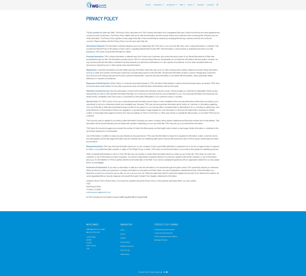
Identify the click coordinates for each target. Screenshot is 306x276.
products (171, 5)
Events (122, 234)
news (190, 5)
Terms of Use (125, 250)
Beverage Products (160, 240)
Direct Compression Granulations (165, 236)
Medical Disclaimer (126, 246)
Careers (200, 5)
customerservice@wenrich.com (98, 192)
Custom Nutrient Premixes (163, 233)
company (157, 5)
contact (210, 5)
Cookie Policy (124, 254)
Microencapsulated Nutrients (164, 229)
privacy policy (125, 242)
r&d (181, 5)
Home (148, 5)
